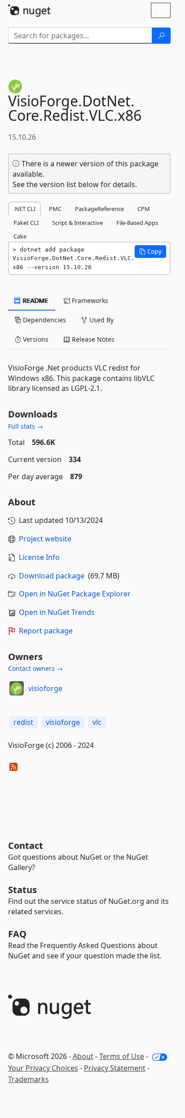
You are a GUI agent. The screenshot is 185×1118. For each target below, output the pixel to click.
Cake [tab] (19, 236)
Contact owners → (35, 668)
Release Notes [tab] (92, 339)
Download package (51, 576)
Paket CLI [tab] (26, 223)
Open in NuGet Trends (57, 612)
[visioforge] (17, 688)
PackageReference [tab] (99, 209)
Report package (46, 631)
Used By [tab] (101, 320)
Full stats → (25, 426)
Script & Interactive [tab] (77, 223)
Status (22, 890)
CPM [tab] (143, 209)
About (83, 1056)
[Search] (161, 35)
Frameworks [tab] (89, 300)
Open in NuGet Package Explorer (75, 594)
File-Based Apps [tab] (137, 223)
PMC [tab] (55, 209)
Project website (45, 539)
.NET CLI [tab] (24, 209)
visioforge (45, 688)
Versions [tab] (34, 339)
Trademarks (28, 1079)
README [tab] (34, 300)
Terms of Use (121, 1056)
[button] (150, 251)
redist (23, 722)
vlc (96, 722)
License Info (39, 557)
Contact (25, 845)
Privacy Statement (114, 1068)
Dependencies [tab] (43, 320)
